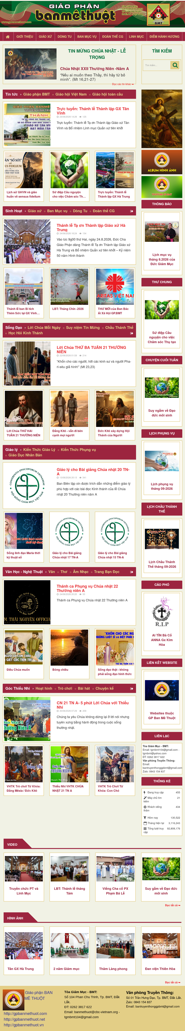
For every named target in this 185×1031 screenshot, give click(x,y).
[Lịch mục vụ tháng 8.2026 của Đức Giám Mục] (162, 232)
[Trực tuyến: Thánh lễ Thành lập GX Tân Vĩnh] (27, 125)
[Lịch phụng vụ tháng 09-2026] (162, 461)
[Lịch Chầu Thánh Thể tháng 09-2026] (162, 539)
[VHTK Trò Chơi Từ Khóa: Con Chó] (115, 764)
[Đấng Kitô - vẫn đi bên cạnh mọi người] (69, 409)
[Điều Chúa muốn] (24, 648)
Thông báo (162, 204)
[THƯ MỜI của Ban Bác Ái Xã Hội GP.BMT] (115, 287)
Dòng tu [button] (65, 36)
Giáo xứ (35, 210)
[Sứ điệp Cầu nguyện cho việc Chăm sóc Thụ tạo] (69, 170)
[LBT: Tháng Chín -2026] (69, 287)
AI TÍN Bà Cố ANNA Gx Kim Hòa (162, 640)
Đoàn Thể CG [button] (112, 36)
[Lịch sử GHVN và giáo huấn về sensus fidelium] (24, 170)
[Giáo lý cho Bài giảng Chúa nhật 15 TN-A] (115, 531)
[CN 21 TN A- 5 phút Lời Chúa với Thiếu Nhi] (27, 719)
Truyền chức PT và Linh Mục (23, 891)
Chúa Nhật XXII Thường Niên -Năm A (94, 68)
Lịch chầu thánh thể (162, 509)
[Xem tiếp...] (132, 211)
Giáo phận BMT (36, 94)
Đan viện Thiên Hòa (160, 968)
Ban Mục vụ (57, 210)
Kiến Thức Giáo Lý (39, 449)
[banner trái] (161, 118)
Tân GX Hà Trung (21, 968)
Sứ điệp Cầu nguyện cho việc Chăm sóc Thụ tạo (162, 337)
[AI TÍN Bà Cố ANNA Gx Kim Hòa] (162, 612)
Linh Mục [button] (136, 36)
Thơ (64, 571)
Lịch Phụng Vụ (162, 433)
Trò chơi (65, 688)
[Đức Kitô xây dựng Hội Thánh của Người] (115, 409)
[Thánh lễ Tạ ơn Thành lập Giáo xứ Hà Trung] (27, 241)
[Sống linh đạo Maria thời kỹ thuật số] (24, 531)
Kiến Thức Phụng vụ (78, 449)
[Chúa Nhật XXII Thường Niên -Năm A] (31, 64)
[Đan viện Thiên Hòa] (161, 946)
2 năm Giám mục (66, 968)
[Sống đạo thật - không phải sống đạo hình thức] (115, 648)
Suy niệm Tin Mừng (83, 327)
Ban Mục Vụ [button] (86, 36)
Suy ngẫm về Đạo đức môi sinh (161, 413)
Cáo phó (161, 584)
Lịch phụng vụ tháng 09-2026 (162, 486)
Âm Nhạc (81, 571)
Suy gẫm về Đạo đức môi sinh (161, 891)
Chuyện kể (105, 688)
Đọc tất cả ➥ (172, 905)
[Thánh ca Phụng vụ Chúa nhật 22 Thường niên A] (27, 602)
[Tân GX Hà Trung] (24, 946)
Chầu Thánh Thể (119, 327)
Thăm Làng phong (113, 968)
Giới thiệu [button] (24, 36)
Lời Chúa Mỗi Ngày (44, 327)
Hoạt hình (44, 688)
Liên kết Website (162, 662)
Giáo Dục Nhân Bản (25, 454)
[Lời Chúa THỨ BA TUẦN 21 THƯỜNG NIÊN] (27, 363)
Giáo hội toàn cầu (107, 94)
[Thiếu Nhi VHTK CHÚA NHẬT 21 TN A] (69, 764)
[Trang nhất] (8, 36)
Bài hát (84, 688)
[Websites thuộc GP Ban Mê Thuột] (162, 690)
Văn (51, 571)
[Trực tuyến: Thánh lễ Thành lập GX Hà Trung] (115, 170)
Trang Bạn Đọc (106, 571)
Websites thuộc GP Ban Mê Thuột (161, 715)
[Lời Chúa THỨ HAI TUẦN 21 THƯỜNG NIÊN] (24, 409)
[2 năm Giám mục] (70, 946)
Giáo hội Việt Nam (71, 94)
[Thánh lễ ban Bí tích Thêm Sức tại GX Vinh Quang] (24, 287)
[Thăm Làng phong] (115, 946)
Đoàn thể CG (104, 210)
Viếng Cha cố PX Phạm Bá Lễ (115, 891)
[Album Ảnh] (161, 161)
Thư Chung (162, 282)
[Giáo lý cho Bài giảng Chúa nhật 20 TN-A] (27, 486)
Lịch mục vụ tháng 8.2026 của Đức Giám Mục (162, 259)
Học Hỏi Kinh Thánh (25, 332)
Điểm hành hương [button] (164, 36)
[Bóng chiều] (69, 648)
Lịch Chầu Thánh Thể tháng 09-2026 (162, 564)
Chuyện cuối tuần (162, 360)
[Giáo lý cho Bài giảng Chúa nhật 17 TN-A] (69, 531)
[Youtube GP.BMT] (161, 187)
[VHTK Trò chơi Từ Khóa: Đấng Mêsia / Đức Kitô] (24, 764)
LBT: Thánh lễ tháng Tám (69, 891)
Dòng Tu (80, 210)
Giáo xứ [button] (45, 36)
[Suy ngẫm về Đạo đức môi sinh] (162, 387)
